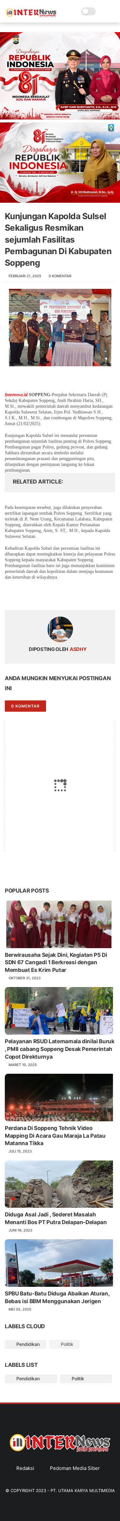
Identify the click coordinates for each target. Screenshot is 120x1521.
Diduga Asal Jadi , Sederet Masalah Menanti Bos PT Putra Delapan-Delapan (56, 1218)
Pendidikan (27, 1344)
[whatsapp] (36, 593)
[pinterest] (48, 593)
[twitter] (23, 593)
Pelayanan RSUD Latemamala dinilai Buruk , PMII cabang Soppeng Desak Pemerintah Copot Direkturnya (60, 1049)
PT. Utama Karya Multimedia (83, 1490)
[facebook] (10, 593)
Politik (66, 1344)
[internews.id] (31, 15)
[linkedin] (61, 593)
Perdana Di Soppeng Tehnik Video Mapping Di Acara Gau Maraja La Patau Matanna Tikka (55, 1136)
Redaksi (25, 1468)
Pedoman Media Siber (75, 1468)
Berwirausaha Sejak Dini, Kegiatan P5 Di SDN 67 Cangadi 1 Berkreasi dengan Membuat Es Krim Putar (56, 963)
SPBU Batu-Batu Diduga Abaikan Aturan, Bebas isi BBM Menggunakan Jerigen (57, 1297)
